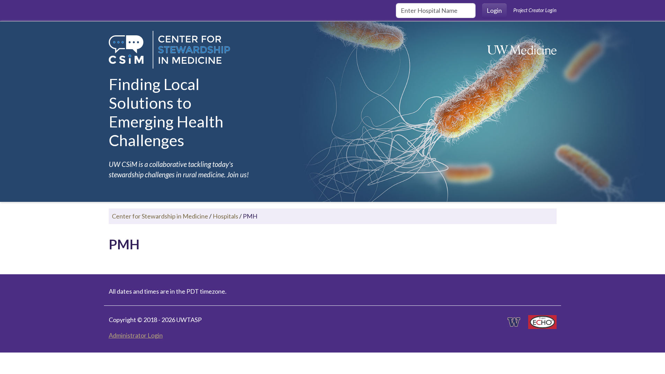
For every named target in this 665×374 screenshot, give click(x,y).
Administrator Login (136, 335)
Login (494, 10)
